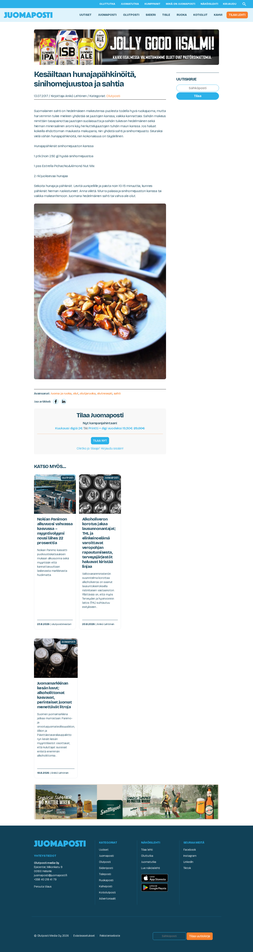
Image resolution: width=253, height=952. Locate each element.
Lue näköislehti (150, 868)
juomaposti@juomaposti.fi (50, 875)
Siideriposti (106, 868)
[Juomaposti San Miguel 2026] (126, 802)
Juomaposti (107, 15)
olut (75, 393)
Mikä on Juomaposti (180, 4)
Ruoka (182, 15)
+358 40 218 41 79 (45, 879)
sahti (117, 393)
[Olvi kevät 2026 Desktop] (126, 47)
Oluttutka (107, 4)
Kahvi (218, 15)
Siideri (151, 15)
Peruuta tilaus (43, 886)
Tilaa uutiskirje (199, 936)
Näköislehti (209, 4)
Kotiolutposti (107, 892)
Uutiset (85, 15)
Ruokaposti (106, 880)
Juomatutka (130, 4)
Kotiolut (200, 15)
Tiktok (187, 868)
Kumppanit (152, 4)
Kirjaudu (229, 4)
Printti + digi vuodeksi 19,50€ (117, 428)
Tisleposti (105, 874)
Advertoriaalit (107, 898)
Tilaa (197, 96)
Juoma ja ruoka (61, 393)
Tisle (166, 15)
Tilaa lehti (237, 15)
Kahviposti (105, 886)
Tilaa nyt (100, 440)
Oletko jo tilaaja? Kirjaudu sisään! (100, 448)
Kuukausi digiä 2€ (69, 428)
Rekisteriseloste (110, 935)
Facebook (189, 849)
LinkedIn (188, 862)
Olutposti (131, 15)
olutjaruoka (88, 393)
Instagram (189, 856)
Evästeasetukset (84, 935)
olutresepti (104, 393)
